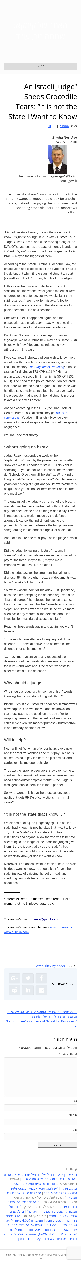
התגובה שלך (67, 1054)
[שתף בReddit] (14, 990)
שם (75, 1101)
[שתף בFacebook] (41, 978)
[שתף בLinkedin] (28, 990)
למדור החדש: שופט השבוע (39, 1179)
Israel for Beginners (50, 966)
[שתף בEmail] (41, 990)
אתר (74, 1130)
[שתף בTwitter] (28, 978)
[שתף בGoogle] (14, 978)
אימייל (73, 1115)
